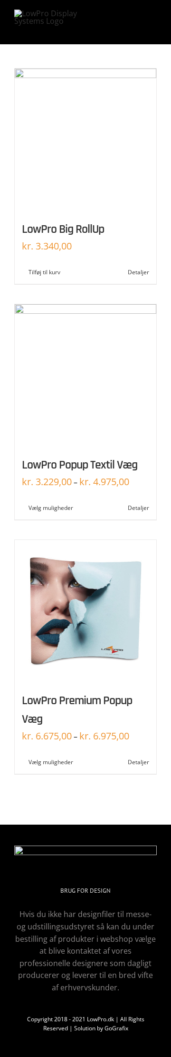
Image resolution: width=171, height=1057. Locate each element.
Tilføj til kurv (44, 272)
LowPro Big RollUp (63, 229)
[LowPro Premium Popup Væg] (85, 611)
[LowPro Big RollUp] (85, 139)
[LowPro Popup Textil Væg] (85, 375)
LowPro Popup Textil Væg (79, 465)
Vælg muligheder (50, 508)
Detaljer (138, 272)
